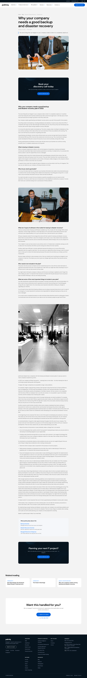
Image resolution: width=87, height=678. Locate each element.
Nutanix (26, 667)
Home (19, 14)
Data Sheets (40, 665)
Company (53, 642)
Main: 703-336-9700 (69, 640)
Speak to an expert (79, 4)
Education (27, 645)
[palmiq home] (5, 5)
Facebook (17, 650)
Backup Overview (25, 523)
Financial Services (28, 651)
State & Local (27, 647)
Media (39, 667)
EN (82, 1)
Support (68, 1)
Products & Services (23, 4)
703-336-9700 (45, 618)
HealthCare (27, 642)
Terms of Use (69, 675)
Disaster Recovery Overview (27, 527)
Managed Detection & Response (28, 531)
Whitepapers (40, 663)
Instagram (8, 652)
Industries (13, 4)
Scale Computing (28, 670)
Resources (49, 5)
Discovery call (75, 1)
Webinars (40, 661)
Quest (26, 663)
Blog (23, 14)
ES (84, 1)
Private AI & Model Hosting (43, 654)
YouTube (12, 650)
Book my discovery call (43, 93)
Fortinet (26, 661)
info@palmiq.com (68, 642)
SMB (26, 640)
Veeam (26, 665)
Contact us (57, 5)
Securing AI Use (41, 650)
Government (27, 649)
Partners (42, 5)
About (52, 640)
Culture (52, 645)
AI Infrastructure (41, 652)
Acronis (26, 659)
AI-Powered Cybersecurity (43, 644)
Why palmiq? (34, 4)
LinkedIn (7, 650)
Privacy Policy (77, 675)
